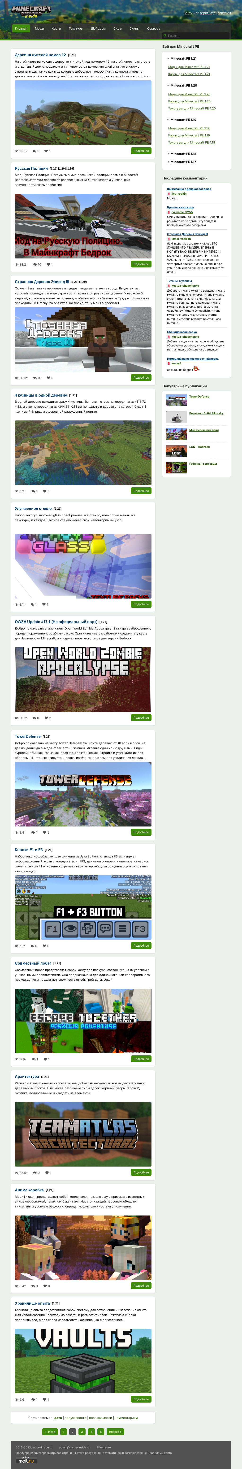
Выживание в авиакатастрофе (189, 189)
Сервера (153, 28)
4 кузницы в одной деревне (41, 395)
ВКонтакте (103, 1447)
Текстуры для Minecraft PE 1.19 (191, 142)
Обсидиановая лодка (182, 332)
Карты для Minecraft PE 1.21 (189, 74)
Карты (56, 28)
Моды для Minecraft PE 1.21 (189, 67)
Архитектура (27, 1077)
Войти (188, 13)
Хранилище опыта (32, 1303)
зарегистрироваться (215, 13)
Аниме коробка (29, 1190)
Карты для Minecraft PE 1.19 (189, 135)
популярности (75, 1418)
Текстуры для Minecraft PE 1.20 (192, 108)
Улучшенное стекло (33, 509)
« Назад (50, 1432)
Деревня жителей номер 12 (40, 55)
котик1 (176, 363)
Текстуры (76, 28)
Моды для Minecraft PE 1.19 (189, 128)
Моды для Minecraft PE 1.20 (189, 94)
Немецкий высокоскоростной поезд (193, 358)
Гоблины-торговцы (203, 463)
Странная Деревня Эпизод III (42, 282)
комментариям (126, 1418)
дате (58, 1418)
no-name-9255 (182, 212)
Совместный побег (33, 963)
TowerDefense (28, 736)
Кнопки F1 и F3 (29, 850)
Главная (21, 28)
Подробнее (141, 151)
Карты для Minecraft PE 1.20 (189, 101)
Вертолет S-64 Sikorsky (206, 413)
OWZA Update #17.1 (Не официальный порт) (56, 622)
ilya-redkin (179, 193)
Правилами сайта (159, 1453)
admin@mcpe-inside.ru (74, 1447)
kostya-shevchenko (185, 285)
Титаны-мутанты (179, 281)
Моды (39, 28)
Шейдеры (98, 28)
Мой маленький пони (204, 430)
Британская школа (180, 207)
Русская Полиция (31, 168)
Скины (134, 28)
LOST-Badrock (199, 447)
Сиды (117, 28)
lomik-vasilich (181, 238)
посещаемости (100, 1418)
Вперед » (115, 1432)
